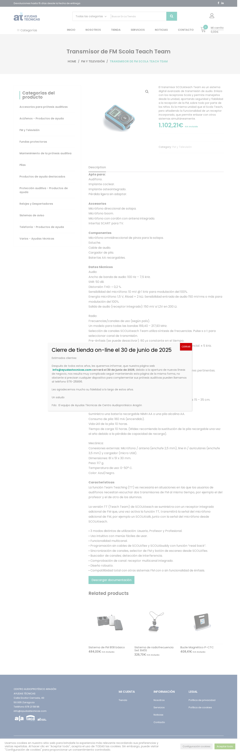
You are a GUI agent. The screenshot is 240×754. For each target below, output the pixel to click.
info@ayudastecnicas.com (72, 370)
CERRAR (186, 346)
